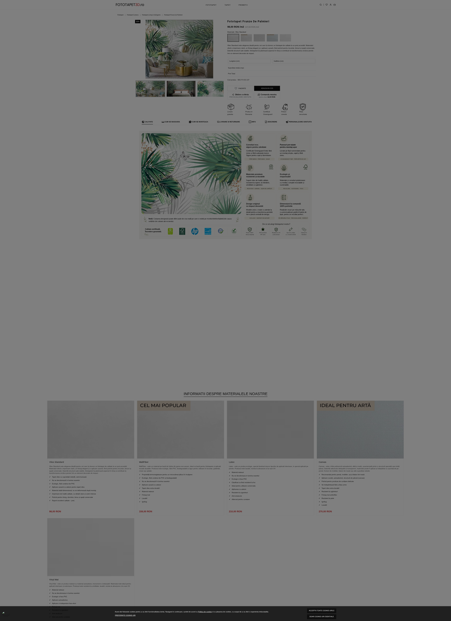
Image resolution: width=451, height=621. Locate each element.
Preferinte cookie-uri (125, 615)
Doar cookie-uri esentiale (321, 616)
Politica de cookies (205, 612)
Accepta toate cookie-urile (321, 610)
